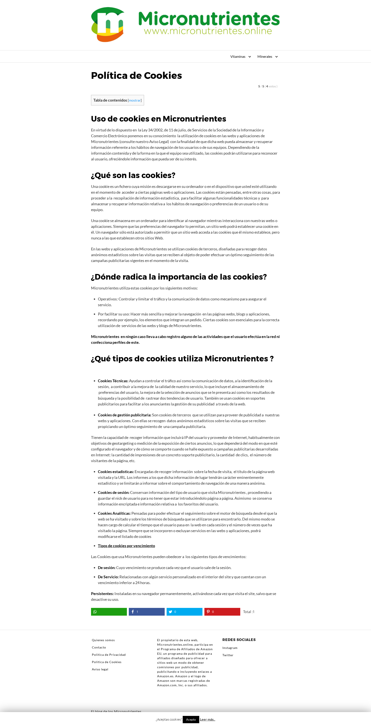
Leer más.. (207, 719)
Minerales (264, 56)
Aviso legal (100, 669)
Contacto (99, 647)
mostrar (135, 100)
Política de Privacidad (109, 654)
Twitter (228, 655)
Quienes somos (103, 640)
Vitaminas (237, 56)
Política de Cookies (107, 662)
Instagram (230, 648)
